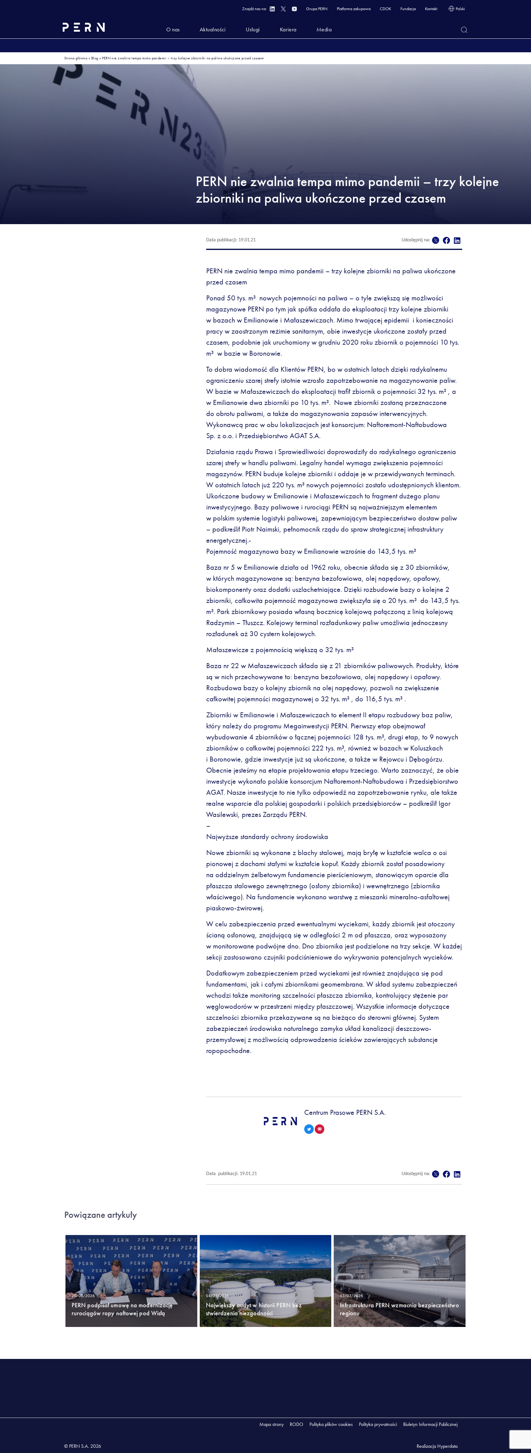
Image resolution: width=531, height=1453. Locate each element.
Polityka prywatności (378, 1424)
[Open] (464, 30)
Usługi (253, 29)
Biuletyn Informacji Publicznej (430, 1424)
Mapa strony (271, 1424)
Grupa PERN (317, 8)
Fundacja (408, 8)
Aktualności (213, 29)
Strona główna (75, 58)
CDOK (385, 8)
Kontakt (431, 8)
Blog (94, 58)
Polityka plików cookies (331, 1424)
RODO (296, 1424)
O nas (173, 29)
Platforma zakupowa (354, 8)
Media (324, 29)
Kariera (288, 29)
